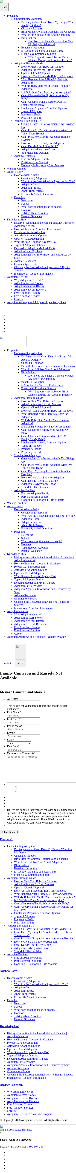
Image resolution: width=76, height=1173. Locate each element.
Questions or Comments (21, 753)
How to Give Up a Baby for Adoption (42, 143)
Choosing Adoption (32, 28)
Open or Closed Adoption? (36, 72)
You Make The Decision (35, 152)
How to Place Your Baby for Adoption (42, 66)
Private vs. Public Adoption (29, 232)
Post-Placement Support (34, 162)
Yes (21, 787)
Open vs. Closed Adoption (29, 238)
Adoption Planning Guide (28, 63)
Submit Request (9, 832)
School (25, 203)
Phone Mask (14, 725)
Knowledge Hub (16, 219)
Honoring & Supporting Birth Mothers (42, 165)
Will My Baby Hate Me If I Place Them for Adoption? (44, 897)
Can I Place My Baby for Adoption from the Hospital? (44, 938)
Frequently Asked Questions (37, 194)
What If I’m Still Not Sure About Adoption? (45, 34)
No (20, 792)
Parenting (19, 197)
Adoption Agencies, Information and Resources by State (38, 1064)
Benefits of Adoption (33, 47)
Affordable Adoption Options (30, 235)
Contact (6, 663)
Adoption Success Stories (28, 283)
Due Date (13, 746)
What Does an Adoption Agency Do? (35, 241)
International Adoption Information (33, 273)
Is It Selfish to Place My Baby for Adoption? (46, 92)
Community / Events (25, 264)
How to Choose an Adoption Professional (37, 229)
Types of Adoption (31, 111)
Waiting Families (16, 168)
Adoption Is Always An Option (38, 149)
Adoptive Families (24, 155)
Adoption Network (17, 276)
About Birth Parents (32, 190)
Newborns (27, 200)
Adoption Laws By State (28, 251)
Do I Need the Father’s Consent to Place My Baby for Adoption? (50, 43)
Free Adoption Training (27, 292)
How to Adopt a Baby (26, 174)
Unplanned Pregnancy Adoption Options (44, 108)
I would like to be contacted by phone (38, 783)
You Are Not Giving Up (27, 120)
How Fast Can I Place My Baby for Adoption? (47, 76)
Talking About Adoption (34, 213)
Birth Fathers (28, 37)
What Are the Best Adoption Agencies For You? (48, 181)
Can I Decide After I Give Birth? (39, 146)
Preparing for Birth (31, 117)
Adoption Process (31, 187)
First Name (14, 712)
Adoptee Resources (25, 260)
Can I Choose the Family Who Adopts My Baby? (41, 903)
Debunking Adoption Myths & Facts (34, 248)
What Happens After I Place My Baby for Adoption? (43, 893)
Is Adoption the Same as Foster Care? (42, 50)
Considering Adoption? (34, 178)
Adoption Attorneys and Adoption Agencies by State (36, 302)
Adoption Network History (29, 286)
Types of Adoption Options (29, 244)
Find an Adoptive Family (35, 158)
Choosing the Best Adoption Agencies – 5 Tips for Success (40, 1074)
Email (11, 732)
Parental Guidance (31, 216)
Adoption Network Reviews (30, 289)
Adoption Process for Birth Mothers (41, 69)
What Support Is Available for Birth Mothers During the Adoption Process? (50, 59)
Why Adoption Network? (28, 280)
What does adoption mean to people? (41, 206)
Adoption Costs (30, 184)
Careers (18, 299)
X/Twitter (12, 698)
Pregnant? (12, 15)
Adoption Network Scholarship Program (29, 1113)
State (10, 739)
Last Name (14, 719)
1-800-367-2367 (36, 1146)
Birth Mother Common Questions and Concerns (48, 31)
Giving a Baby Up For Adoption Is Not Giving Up (42, 928)
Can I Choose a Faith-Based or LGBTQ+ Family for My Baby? (44, 103)
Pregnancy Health (31, 114)
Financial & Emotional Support (38, 53)
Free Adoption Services (27, 295)
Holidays (26, 209)
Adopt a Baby (15, 171)
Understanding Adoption (28, 18)
